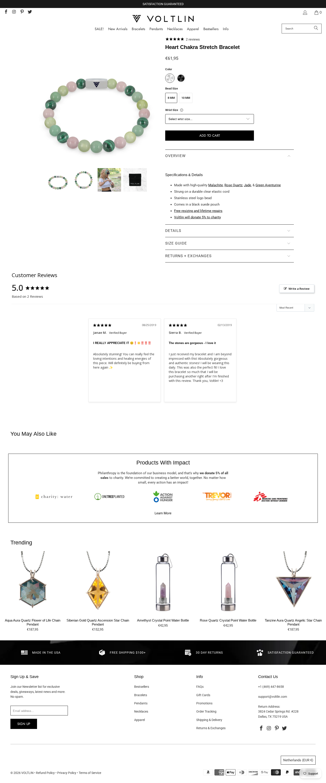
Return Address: (269, 706)
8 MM (171, 97)
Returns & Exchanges (211, 728)
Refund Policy (45, 773)
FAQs (200, 686)
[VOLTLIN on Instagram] (13, 12)
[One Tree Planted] (109, 496)
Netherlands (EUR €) (298, 760)
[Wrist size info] (181, 110)
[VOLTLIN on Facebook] (5, 12)
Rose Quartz (233, 185)
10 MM (185, 97)
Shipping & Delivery (209, 720)
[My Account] (304, 12)
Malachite (215, 185)
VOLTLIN (27, 773)
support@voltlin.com (272, 696)
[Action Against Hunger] (163, 496)
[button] (226, 29)
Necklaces (141, 711)
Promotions (204, 703)
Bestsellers (141, 686)
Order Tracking (206, 711)
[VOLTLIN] (163, 19)
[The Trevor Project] (216, 496)
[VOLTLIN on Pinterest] (21, 12)
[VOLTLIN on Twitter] (29, 12)
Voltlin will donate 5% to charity (197, 217)
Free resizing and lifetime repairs (198, 211)
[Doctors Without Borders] (270, 496)
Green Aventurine (268, 185)
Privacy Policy (66, 773)
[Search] (316, 28)
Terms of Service (90, 773)
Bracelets (140, 695)
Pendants (140, 703)
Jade (247, 185)
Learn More (163, 513)
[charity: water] (55, 496)
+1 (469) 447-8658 (271, 686)
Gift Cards (203, 695)
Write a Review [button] (299, 289)
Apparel (139, 720)
